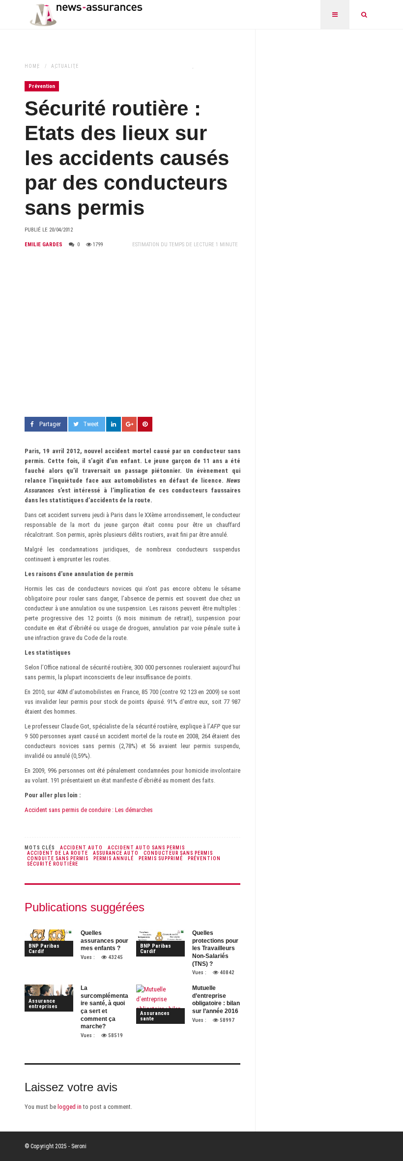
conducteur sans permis (178, 853)
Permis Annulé (113, 858)
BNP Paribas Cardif (44, 949)
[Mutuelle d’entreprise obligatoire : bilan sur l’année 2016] (160, 1004)
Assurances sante (155, 1016)
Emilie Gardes (43, 244)
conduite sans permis (57, 858)
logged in (70, 1106)
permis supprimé (161, 858)
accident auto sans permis (146, 847)
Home (32, 66)
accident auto (81, 847)
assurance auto (116, 853)
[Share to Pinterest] (145, 424)
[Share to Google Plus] (129, 424)
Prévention (42, 86)
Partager (50, 424)
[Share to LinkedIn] (113, 424)
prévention (204, 858)
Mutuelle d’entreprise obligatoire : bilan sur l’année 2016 (216, 1000)
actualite (65, 66)
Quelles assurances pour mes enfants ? (104, 940)
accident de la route (57, 853)
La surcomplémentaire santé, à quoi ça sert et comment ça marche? (104, 1007)
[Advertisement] (132, 333)
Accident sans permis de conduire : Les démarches (89, 809)
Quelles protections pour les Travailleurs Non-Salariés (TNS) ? (215, 948)
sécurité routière (52, 864)
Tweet (91, 424)
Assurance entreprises (43, 1004)
